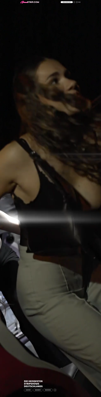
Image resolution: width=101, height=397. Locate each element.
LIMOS (28, 390)
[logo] (29, 2)
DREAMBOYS (38, 390)
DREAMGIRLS (48, 390)
